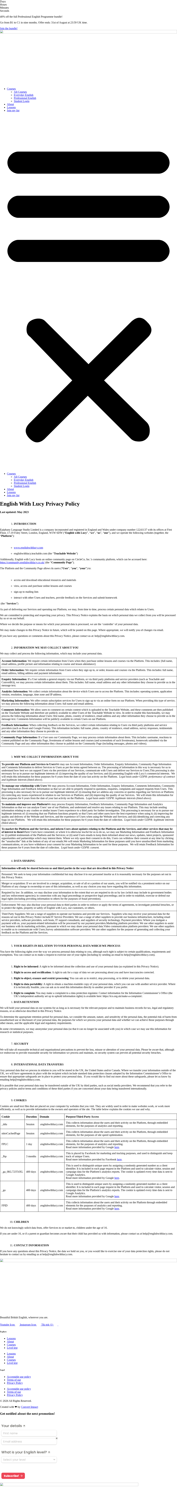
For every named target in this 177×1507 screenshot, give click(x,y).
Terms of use (14, 1379)
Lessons (11, 107)
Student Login (21, 101)
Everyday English (23, 94)
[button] (88, 292)
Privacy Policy (15, 1382)
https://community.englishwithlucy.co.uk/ (22, 562)
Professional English (25, 98)
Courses (11, 88)
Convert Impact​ (29, 1406)
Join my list (13, 110)
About (10, 104)
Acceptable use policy (19, 1376)
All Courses (20, 91)
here (116, 1147)
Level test (12, 1347)
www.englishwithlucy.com (28, 547)
